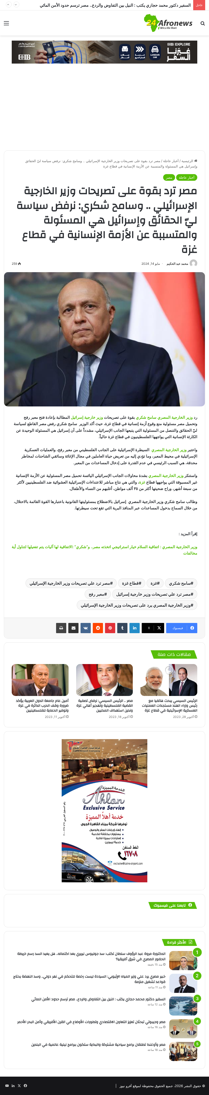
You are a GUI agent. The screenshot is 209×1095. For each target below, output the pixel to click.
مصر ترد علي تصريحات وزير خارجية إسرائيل (153, 594)
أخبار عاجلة (171, 161)
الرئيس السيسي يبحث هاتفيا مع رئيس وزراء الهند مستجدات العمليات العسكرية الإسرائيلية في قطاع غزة (169, 705)
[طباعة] (61, 628)
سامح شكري (180, 583)
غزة (142, 482)
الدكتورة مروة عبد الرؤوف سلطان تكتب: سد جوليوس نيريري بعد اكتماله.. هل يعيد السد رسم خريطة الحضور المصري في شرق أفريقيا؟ (91, 956)
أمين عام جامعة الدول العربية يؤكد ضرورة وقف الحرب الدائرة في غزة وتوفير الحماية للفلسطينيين (42, 705)
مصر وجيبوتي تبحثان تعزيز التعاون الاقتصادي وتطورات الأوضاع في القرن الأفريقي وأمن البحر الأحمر (107, 5)
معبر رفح (96, 594)
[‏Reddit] (98, 628)
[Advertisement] (104, 112)
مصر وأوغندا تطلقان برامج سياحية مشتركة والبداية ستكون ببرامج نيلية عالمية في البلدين (98, 1044)
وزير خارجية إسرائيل (87, 417)
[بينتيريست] (110, 628)
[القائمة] (6, 25)
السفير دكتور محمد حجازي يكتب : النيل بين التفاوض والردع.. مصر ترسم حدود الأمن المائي (98, 999)
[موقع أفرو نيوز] (168, 23)
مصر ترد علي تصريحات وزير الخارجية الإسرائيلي (70, 583)
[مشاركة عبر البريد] (73, 628)
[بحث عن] (202, 25)
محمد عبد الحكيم (177, 264)
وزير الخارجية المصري (169, 449)
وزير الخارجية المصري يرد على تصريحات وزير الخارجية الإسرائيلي (136, 605)
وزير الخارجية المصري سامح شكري (164, 417)
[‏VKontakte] (86, 628)
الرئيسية (187, 161)
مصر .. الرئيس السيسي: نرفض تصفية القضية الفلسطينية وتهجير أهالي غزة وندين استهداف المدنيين (104, 705)
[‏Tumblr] (122, 628)
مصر (169, 177)
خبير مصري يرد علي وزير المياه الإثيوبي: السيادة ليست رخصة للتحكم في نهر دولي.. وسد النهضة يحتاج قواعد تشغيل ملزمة (89, 979)
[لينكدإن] (134, 628)
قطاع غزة (130, 583)
